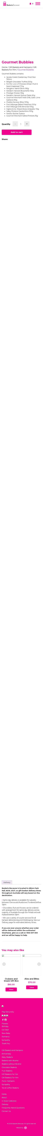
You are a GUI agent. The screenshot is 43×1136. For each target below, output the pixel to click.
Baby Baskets (7, 1057)
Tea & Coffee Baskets (10, 1088)
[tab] (7, 882)
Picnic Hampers (8, 1081)
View (12, 987)
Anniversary (6, 1054)
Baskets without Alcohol (11, 1064)
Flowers (5, 1024)
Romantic (6, 1037)
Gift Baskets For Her (10, 1074)
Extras (4, 1094)
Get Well (5, 1030)
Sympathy (6, 1040)
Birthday (5, 1026)
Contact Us (6, 1111)
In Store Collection (9, 1101)
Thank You (6, 1043)
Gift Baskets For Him (10, 1078)
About (4, 1098)
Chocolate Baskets (9, 1067)
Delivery (6, 882)
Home (4, 67)
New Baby (6, 1033)
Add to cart (17, 132)
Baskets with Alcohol (10, 1061)
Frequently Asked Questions (13, 1108)
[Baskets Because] (11, 4)
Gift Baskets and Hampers (20, 67)
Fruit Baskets (7, 1071)
